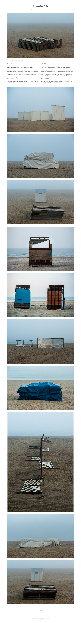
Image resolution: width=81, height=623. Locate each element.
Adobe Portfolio (42, 619)
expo (42, 9)
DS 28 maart (25, 71)
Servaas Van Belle (40, 6)
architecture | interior (37, 9)
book (45, 9)
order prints (50, 9)
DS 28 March (55, 71)
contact (54, 9)
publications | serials (28, 9)
